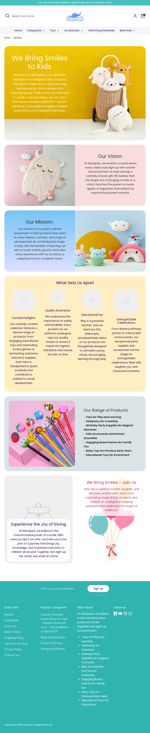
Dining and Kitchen (53, 649)
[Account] (135, 16)
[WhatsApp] (130, 613)
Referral (18, 37)
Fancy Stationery (52, 643)
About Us (10, 626)
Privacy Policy (13, 649)
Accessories (72, 30)
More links (126, 30)
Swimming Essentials (101, 30)
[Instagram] (125, 613)
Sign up (98, 588)
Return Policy (12, 632)
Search (9, 614)
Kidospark (27, 724)
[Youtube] (120, 613)
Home (18, 30)
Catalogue (11, 620)
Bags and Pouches (53, 637)
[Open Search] (7, 16)
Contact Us (11, 655)
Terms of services (16, 643)
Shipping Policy (14, 638)
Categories (34, 30)
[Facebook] (115, 613)
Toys (53, 30)
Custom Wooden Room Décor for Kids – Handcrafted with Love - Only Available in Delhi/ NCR (54, 623)
